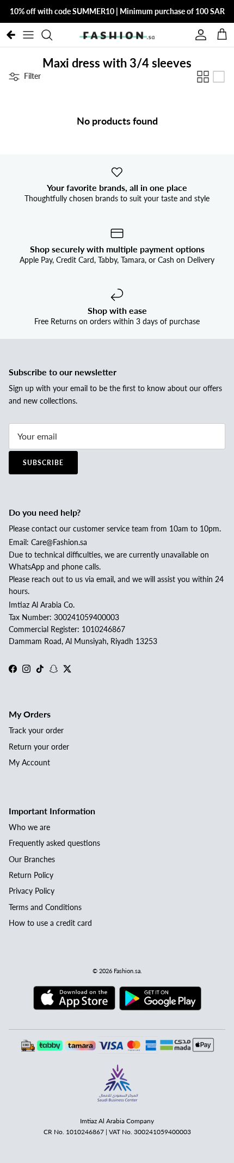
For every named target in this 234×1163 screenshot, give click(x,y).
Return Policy (31, 875)
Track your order (36, 730)
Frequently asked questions (54, 842)
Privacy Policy (31, 890)
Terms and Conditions (45, 907)
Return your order (39, 746)
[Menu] (28, 35)
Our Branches (32, 859)
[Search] (52, 35)
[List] (218, 76)
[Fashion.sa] (117, 35)
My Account (29, 762)
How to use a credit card (50, 922)
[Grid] (203, 76)
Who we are (29, 827)
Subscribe (43, 463)
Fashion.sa (127, 970)
